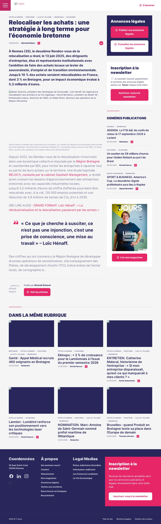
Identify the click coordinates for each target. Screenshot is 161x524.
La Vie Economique (82, 478)
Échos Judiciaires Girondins (87, 465)
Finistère (30, 17)
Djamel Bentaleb (126, 188)
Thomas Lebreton (126, 436)
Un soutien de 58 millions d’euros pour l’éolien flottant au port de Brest (127, 157)
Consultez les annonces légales (131, 46)
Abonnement (47, 474)
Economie (71, 17)
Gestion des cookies (143, 519)
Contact (45, 469)
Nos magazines (48, 478)
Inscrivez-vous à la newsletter (129, 94)
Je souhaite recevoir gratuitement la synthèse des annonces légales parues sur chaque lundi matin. (129, 81)
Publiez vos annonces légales (131, 32)
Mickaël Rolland (28, 43)
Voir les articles (39, 292)
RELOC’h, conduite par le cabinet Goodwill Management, (49, 175)
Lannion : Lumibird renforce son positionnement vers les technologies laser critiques (29, 427)
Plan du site (108, 519)
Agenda (110, 126)
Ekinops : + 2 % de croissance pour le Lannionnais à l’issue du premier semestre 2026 (80, 359)
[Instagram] (26, 476)
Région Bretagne (88, 161)
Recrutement (47, 495)
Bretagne (13, 351)
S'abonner (149, 5)
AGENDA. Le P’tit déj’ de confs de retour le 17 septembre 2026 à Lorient (128, 134)
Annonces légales (50, 482)
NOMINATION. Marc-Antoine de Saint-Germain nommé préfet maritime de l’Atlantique (79, 430)
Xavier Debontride (127, 381)
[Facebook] (11, 476)
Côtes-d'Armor (16, 17)
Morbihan (59, 17)
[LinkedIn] (18, 476)
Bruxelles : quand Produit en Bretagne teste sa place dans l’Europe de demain (129, 428)
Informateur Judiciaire (84, 469)
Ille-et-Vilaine (44, 17)
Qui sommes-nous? (50, 465)
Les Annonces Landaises (85, 474)
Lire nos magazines (131, 257)
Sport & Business (115, 173)
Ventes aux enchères (51, 487)
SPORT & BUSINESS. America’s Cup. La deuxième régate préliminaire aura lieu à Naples (126, 181)
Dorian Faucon (125, 165)
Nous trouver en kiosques (54, 491)
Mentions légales (124, 519)
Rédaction (123, 142)
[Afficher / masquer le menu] (5, 5)
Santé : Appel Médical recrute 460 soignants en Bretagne (31, 360)
